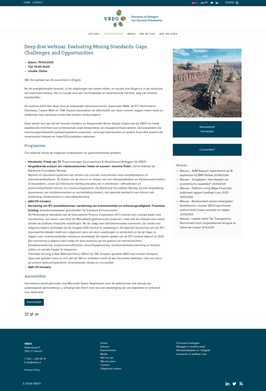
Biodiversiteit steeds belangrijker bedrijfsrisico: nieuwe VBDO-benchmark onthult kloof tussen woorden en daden (206, 206)
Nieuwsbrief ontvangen (207, 129)
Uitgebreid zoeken (110, 368)
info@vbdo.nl (34, 362)
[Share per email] (37, 315)
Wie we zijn (147, 34)
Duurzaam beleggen (188, 343)
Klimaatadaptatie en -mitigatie (193, 350)
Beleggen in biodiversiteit (190, 346)
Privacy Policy (32, 370)
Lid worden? (207, 149)
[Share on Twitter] (31, 315)
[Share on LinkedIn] (26, 315)
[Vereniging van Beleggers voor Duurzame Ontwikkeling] (133, 26)
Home (27, 2)
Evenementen (113, 34)
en (206, 2)
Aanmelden (34, 302)
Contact (38, 2)
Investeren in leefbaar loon (191, 354)
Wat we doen (168, 34)
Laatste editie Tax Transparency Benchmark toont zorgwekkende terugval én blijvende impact (208, 223)
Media (131, 34)
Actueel (94, 34)
